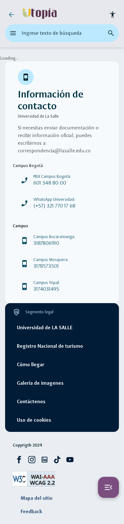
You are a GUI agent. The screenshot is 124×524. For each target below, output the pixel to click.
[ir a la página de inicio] (39, 14)
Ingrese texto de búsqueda (52, 33)
